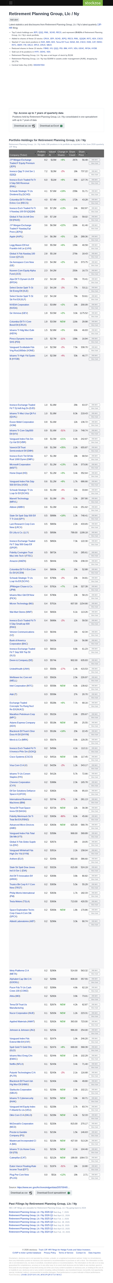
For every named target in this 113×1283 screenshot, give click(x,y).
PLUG (13, 1178)
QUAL (13, 417)
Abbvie (13, 507)
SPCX (36, 45)
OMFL (30, 459)
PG (22, 1135)
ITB (24, 45)
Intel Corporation (18, 686)
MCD (12, 1127)
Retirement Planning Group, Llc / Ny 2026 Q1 (31, 1215)
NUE (43, 42)
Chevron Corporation (20, 782)
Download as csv (22, 126)
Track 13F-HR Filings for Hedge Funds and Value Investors (64, 1250)
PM (12, 896)
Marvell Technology (19, 498)
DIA (24, 870)
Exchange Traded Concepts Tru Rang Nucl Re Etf (22, 706)
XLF (23, 299)
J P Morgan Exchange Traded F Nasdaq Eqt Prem (20, 228)
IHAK (89, 42)
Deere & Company (19, 660)
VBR (23, 442)
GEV (24, 313)
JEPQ (64, 38)
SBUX (49, 45)
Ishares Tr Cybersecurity (21, 1098)
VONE (30, 350)
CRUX (46, 38)
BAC (24, 644)
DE (30, 660)
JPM (12, 590)
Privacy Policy (50, 1253)
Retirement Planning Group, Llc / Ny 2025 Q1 (31, 1228)
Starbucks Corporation (21, 1089)
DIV (15, 845)
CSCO (100, 38)
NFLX (20, 1064)
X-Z (60, 1275)
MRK (24, 740)
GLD (12, 1050)
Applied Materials (18, 1021)
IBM (65, 48)
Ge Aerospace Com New (22, 262)
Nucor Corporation (19, 1013)
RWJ (12, 627)
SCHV (25, 581)
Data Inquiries (94, 1253)
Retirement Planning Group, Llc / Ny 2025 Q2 (31, 1225)
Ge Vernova (15, 313)
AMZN (22, 561)
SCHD (52, 32)
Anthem (13, 859)
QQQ (41, 32)
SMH (30, 451)
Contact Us (81, 1253)
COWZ (24, 991)
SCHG (25, 493)
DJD (32, 408)
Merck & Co (15, 740)
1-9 (22, 1275)
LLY (26, 532)
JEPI (35, 32)
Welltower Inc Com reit (21, 677)
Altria (12, 996)
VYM (25, 854)
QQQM (82, 38)
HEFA (13, 333)
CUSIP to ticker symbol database (27, 1253)
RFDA (87, 48)
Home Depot (16, 473)
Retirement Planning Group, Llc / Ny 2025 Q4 (31, 1218)
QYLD (20, 257)
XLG (12, 655)
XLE (25, 291)
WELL (13, 680)
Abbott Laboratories (19, 921)
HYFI (70, 48)
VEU (28, 1110)
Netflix (13, 1064)
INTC (89, 38)
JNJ (32, 1030)
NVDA (13, 308)
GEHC (81, 48)
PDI (61, 48)
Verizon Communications (22, 632)
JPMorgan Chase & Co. (21, 586)
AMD (48, 42)
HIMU (25, 1084)
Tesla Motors (16, 901)
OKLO (30, 45)
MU (31, 603)
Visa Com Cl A (17, 765)
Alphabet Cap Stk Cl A (20, 979)
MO (17, 996)
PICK (13, 598)
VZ (11, 635)
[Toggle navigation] (11, 3)
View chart (94, 163)
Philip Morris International (22, 893)
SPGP (13, 548)
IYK (20, 777)
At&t (12, 694)
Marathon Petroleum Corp (22, 714)
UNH (26, 669)
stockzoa (93, 3)
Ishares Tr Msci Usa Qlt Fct (23, 413)
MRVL (13, 502)
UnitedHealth (16, 669)
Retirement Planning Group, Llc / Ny (44, 13)
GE (12, 265)
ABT (32, 921)
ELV (20, 859)
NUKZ (20, 709)
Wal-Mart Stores (17, 612)
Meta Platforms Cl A (19, 970)
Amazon (14, 561)
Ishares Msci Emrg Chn (21, 1055)
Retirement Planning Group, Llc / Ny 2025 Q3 (31, 1222)
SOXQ (32, 751)
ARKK (13, 879)
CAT (94, 42)
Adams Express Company (22, 722)
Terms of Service (66, 1253)
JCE (18, 274)
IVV (51, 48)
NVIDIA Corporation (19, 305)
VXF (27, 1042)
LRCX (18, 527)
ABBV (21, 507)
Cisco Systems (17, 757)
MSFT (13, 468)
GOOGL (14, 982)
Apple (12, 236)
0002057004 (39, 65)
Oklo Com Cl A (17, 1115)
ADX (94, 38)
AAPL (19, 236)
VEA (75, 48)
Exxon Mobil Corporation (22, 422)
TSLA (26, 901)
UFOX (22, 794)
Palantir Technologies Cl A (22, 1072)
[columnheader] (23, 153)
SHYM (25, 734)
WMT (29, 612)
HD (25, 473)
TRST (18, 888)
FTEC (29, 556)
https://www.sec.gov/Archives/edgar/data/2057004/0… (43, 1187)
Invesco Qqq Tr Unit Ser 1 (22, 171)
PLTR (13, 1076)
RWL (46, 32)
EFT (25, 1169)
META (13, 974)
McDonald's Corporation (21, 1123)
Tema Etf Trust (62, 42)
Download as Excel (49, 126)
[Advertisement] (56, 88)
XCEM (20, 573)
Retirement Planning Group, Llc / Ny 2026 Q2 (31, 1212)
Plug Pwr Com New (19, 1175)
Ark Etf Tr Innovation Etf (21, 876)
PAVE (16, 220)
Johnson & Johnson (19, 1030)
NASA (72, 42)
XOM (12, 425)
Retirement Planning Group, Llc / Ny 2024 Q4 (31, 1232)
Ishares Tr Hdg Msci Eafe (22, 330)
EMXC (99, 42)
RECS (58, 32)
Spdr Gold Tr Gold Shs (21, 1047)
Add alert (14, 20)
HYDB (94, 48)
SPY (21, 519)
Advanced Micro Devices (22, 825)
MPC (12, 717)
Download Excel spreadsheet (51, 1193)
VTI (19, 836)
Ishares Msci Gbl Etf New (22, 595)
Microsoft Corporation (20, 464)
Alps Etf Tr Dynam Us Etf (22, 279)
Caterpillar (15, 1157)
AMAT (19, 45)
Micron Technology (19, 603)
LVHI (28, 248)
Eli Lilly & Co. (16, 532)
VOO (24, 485)
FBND (46, 48)
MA (77, 42)
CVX (12, 785)
